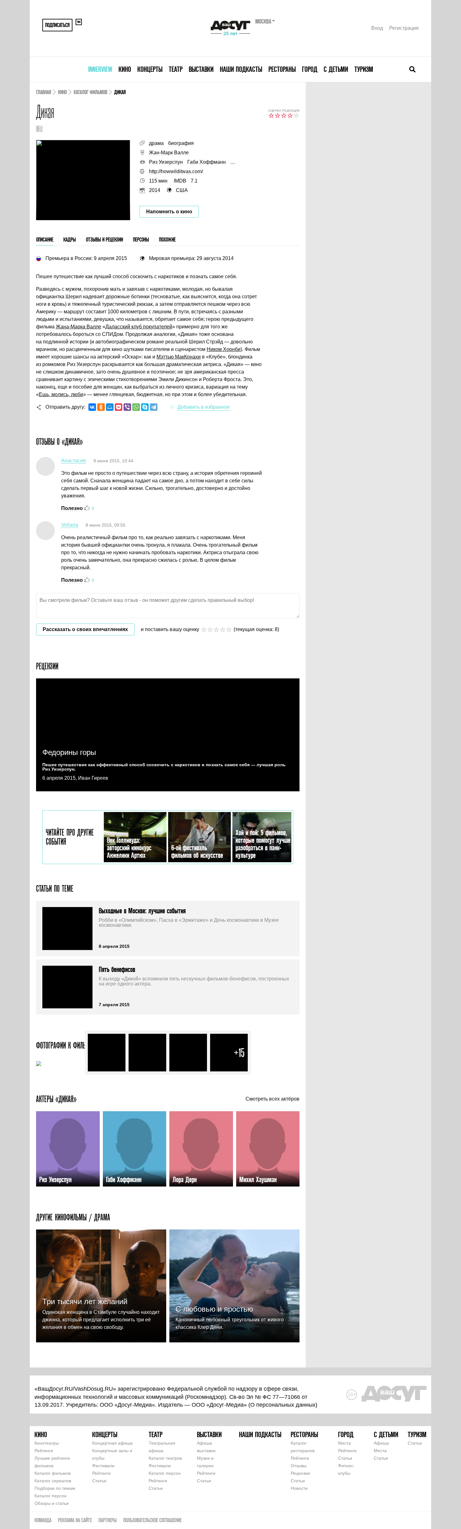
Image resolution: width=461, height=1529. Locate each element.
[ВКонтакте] (92, 407)
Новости (299, 1488)
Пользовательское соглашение (152, 1520)
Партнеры (107, 1520)
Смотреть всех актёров (272, 1099)
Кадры (69, 239)
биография (181, 143)
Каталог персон (50, 1495)
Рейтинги (43, 1450)
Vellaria (69, 525)
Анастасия (73, 460)
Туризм (363, 69)
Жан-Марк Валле (169, 152)
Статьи (99, 1480)
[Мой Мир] (110, 407)
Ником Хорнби (224, 349)
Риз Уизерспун (166, 162)
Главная (43, 92)
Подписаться (57, 25)
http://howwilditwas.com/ (176, 171)
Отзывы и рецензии (104, 239)
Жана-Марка (70, 326)
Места (344, 1443)
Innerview (100, 69)
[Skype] (145, 407)
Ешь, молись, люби (61, 394)
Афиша (381, 1443)
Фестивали (103, 1465)
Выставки (201, 69)
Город (309, 69)
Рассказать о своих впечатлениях (85, 629)
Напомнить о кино (169, 211)
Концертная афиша (112, 1443)
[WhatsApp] (136, 407)
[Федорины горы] (167, 734)
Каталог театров (165, 1458)
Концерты (149, 69)
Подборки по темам (54, 1488)
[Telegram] (153, 407)
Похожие (167, 239)
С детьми (336, 69)
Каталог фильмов (90, 92)
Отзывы (298, 1465)
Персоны (141, 239)
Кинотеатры (46, 1443)
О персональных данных (282, 1405)
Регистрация (404, 28)
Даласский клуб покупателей (138, 326)
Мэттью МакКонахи (178, 356)
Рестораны (282, 69)
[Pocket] (118, 407)
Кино (125, 69)
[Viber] (127, 407)
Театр (176, 69)
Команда (42, 1520)
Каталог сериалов (52, 1480)
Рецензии (300, 1473)
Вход (377, 28)
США (182, 190)
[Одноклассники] (101, 407)
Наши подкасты (241, 69)
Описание (44, 239)
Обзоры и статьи (51, 1503)
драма (156, 143)
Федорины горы (69, 752)
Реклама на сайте (75, 1520)
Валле (93, 326)
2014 (154, 190)
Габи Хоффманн (206, 162)
